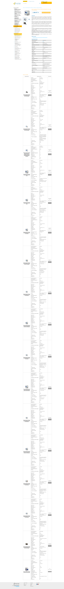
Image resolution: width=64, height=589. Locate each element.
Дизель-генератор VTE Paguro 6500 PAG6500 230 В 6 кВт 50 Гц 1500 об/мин (26, 233)
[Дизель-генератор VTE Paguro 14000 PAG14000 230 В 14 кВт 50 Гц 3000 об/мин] (27, 293)
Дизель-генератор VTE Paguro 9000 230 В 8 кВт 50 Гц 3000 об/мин (26, 203)
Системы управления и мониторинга (18, 48)
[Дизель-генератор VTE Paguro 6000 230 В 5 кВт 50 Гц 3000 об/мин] (27, 173)
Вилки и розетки (17, 31)
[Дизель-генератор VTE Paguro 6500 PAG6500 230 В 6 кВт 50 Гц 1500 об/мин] (27, 231)
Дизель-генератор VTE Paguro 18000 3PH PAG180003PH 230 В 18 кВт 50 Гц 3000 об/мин (26, 452)
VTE (43, 41)
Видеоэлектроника (17, 30)
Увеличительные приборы (17, 51)
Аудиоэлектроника (17, 28)
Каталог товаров (16, 7)
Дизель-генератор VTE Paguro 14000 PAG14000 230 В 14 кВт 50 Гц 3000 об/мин (26, 295)
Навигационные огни (18, 42)
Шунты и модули (17, 55)
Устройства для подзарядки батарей (17, 53)
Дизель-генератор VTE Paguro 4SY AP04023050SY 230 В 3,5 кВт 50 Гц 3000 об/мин (26, 130)
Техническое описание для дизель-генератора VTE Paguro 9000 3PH (40, 37)
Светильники (17, 47)
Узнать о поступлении (46, 12)
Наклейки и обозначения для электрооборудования (18, 44)
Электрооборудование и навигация (17, 26)
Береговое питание (17, 29)
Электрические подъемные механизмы (18, 58)
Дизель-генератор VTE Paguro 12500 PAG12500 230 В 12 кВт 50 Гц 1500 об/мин (26, 484)
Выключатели (17, 32)
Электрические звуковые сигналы (17, 57)
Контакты (24, 4)
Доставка (27, 4)
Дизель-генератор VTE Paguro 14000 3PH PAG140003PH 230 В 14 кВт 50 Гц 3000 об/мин (26, 326)
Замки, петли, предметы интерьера (17, 11)
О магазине (32, 4)
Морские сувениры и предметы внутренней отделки (17, 13)
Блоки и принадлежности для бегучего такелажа (17, 9)
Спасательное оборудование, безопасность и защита (17, 18)
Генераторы (16, 33)
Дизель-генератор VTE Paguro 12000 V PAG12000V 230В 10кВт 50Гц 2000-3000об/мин (26, 390)
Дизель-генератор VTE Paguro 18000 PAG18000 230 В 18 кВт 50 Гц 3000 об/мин (26, 421)
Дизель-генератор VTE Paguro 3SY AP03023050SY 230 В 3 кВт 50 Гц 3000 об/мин (26, 95)
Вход (46, 1)
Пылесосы (16, 46)
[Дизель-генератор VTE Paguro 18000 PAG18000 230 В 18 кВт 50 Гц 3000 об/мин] (27, 419)
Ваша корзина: (45, 2)
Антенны (16, 27)
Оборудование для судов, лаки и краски (17, 15)
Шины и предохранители (17, 54)
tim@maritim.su (17, 586)
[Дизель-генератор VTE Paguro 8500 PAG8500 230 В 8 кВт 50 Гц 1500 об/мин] (27, 356)
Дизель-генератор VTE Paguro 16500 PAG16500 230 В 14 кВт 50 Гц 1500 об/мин (26, 516)
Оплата (29, 4)
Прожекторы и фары (17, 45)
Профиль (25, 585)
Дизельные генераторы (18, 34)
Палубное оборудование (16, 16)
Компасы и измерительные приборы (17, 39)
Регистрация (43, 1)
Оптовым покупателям (37, 4)
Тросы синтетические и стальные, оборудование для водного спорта (17, 21)
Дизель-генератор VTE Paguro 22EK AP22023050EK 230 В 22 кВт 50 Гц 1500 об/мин (26, 547)
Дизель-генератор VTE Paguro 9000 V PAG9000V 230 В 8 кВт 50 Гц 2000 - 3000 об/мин (26, 263)
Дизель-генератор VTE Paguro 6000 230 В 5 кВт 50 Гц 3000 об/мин (26, 175)
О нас (31, 585)
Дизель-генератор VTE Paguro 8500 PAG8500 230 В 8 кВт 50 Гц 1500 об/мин (26, 358)
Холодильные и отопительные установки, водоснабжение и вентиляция (17, 23)
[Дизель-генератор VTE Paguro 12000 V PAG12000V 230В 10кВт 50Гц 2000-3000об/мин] (27, 388)
